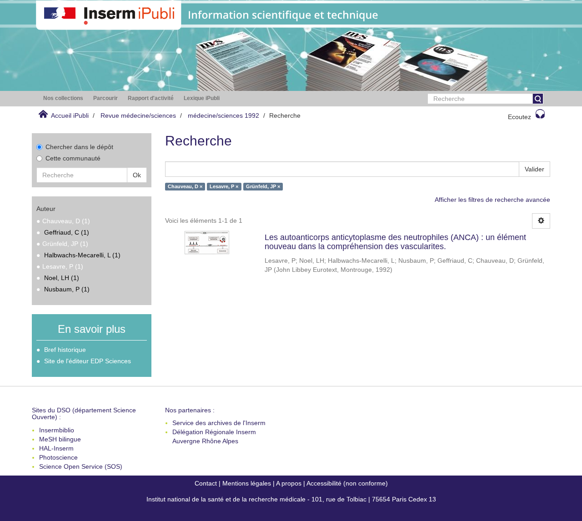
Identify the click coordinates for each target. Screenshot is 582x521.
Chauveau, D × (185, 186)
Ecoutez (519, 116)
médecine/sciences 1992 (223, 115)
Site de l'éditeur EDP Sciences (87, 361)
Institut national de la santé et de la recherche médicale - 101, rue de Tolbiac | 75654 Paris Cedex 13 (291, 499)
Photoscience (58, 457)
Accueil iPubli (70, 115)
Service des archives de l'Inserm (219, 422)
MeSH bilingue (60, 439)
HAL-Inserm (56, 448)
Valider (534, 169)
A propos (288, 483)
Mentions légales (246, 483)
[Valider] (537, 98)
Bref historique (65, 349)
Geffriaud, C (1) (66, 232)
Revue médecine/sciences (138, 115)
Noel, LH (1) (61, 277)
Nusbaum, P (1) (67, 289)
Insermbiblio (56, 430)
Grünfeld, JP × (263, 186)
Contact (206, 483)
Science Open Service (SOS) (80, 466)
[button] (63, 98)
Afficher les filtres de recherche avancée (492, 199)
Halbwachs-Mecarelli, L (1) (82, 255)
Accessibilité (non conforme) (347, 483)
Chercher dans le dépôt (79, 146)
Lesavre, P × (224, 186)
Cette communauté (72, 158)
